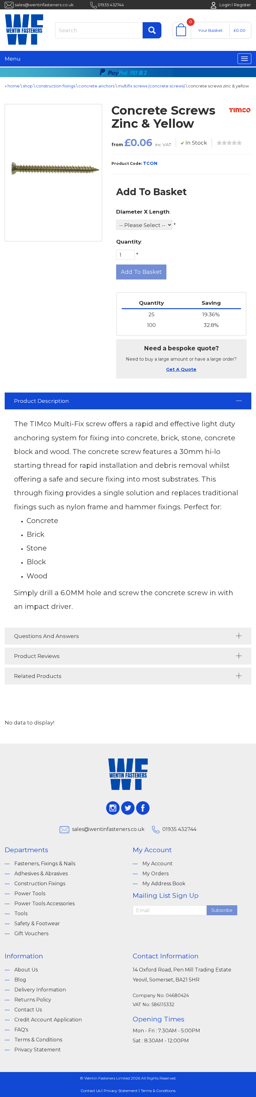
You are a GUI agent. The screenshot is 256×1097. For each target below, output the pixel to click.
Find (152, 30)
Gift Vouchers (31, 933)
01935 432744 (111, 4)
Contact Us (28, 1010)
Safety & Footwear (37, 924)
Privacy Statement (37, 1050)
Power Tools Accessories (44, 904)
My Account (157, 864)
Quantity (128, 242)
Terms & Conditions (38, 1040)
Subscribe (222, 910)
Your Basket (210, 30)
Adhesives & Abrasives (41, 874)
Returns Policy (32, 1000)
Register (242, 4)
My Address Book (163, 884)
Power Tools (29, 894)
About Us (26, 970)
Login (225, 4)
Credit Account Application (48, 1020)
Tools (20, 914)
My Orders (155, 874)
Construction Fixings (39, 884)
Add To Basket (141, 272)
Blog (20, 980)
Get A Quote (181, 369)
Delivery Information (40, 990)
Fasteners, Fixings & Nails (44, 864)
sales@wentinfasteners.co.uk (44, 4)
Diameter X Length (143, 212)
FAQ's (21, 1030)
